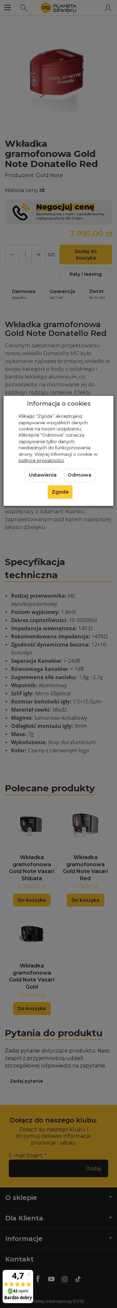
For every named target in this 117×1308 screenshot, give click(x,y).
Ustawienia (43, 475)
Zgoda (60, 492)
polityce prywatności (41, 460)
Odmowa (79, 475)
